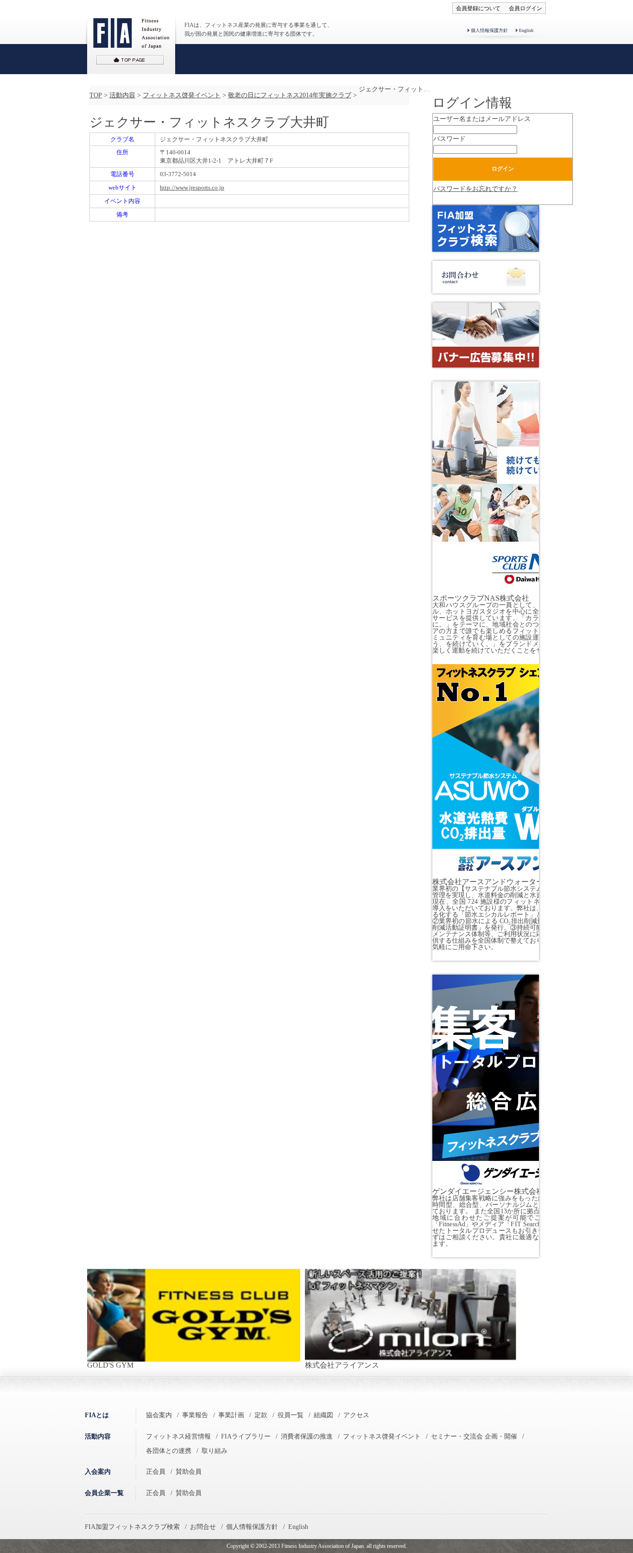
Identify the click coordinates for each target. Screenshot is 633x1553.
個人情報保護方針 (489, 30)
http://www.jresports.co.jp (192, 187)
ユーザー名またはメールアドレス (482, 118)
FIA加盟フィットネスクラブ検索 (132, 1526)
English (526, 30)
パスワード (449, 138)
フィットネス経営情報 (178, 1436)
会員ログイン (525, 8)
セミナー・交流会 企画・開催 (474, 1436)
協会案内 (159, 1415)
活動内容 (122, 95)
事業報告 (195, 1415)
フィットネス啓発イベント (182, 95)
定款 (260, 1415)
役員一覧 (291, 1415)
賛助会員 (189, 1471)
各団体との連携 (168, 1450)
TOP (95, 95)
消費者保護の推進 (307, 1436)
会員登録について (478, 8)
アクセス (356, 1415)
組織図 (323, 1415)
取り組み (215, 1450)
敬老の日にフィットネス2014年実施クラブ (289, 95)
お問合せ (203, 1526)
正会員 (155, 1471)
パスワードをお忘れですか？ (475, 188)
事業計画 (231, 1415)
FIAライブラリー (246, 1436)
